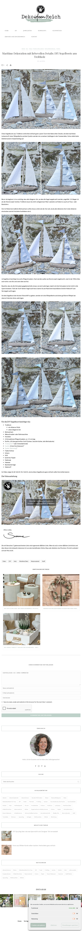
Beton (46, 798)
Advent (4, 798)
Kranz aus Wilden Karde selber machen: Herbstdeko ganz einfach (61, 608)
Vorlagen (29, 817)
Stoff (58, 48)
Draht (25, 801)
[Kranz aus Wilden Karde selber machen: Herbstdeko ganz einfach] (61, 590)
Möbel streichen (7, 809)
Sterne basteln (66, 813)
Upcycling (21, 817)
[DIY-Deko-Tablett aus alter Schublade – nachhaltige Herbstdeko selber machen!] (21, 629)
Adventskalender (14, 798)
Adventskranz (25, 798)
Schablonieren (18, 813)
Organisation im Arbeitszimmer (39, 809)
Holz (30, 48)
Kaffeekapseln (18, 805)
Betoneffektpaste (56, 798)
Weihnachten (38, 817)
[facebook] (35, 766)
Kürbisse (49, 805)
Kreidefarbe (34, 805)
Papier (59, 809)
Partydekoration (68, 809)
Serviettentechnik (45, 813)
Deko (23, 48)
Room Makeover (7, 813)
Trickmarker (9, 444)
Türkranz (13, 817)
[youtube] (45, 766)
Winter (46, 817)
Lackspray (57, 805)
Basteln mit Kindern (37, 798)
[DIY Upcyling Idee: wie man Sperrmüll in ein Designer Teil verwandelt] (21, 590)
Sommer (60, 874)
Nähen (26, 809)
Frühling (38, 801)
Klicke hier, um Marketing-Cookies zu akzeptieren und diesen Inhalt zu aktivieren (41, 502)
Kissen (27, 805)
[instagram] (39, 766)
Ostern (53, 809)
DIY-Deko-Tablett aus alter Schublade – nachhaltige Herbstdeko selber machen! (22, 647)
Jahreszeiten (27, 30)
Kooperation (57, 30)
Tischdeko (5, 817)
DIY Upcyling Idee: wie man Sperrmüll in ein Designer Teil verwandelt (22, 608)
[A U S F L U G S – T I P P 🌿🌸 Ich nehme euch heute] (6, 900)
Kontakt (34, 37)
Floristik (31, 801)
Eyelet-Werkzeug (11, 448)
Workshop (53, 817)
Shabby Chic (56, 813)
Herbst (4, 805)
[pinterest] (42, 766)
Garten (46, 801)
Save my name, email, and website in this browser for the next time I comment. (28, 702)
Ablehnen (54, 925)
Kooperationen (7, 874)
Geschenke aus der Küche (57, 801)
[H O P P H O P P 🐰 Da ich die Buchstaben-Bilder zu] (20, 900)
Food (40, 870)
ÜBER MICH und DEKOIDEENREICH (15, 37)
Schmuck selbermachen (31, 813)
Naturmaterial (50, 48)
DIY (16, 30)
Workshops (42, 30)
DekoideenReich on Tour (9, 801)
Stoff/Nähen (69, 874)
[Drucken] (11, 65)
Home (6, 30)
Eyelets (7, 446)
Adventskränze (7, 870)
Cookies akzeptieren (38, 925)
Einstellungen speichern (70, 925)
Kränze (43, 805)
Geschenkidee (72, 801)
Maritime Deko (38, 48)
